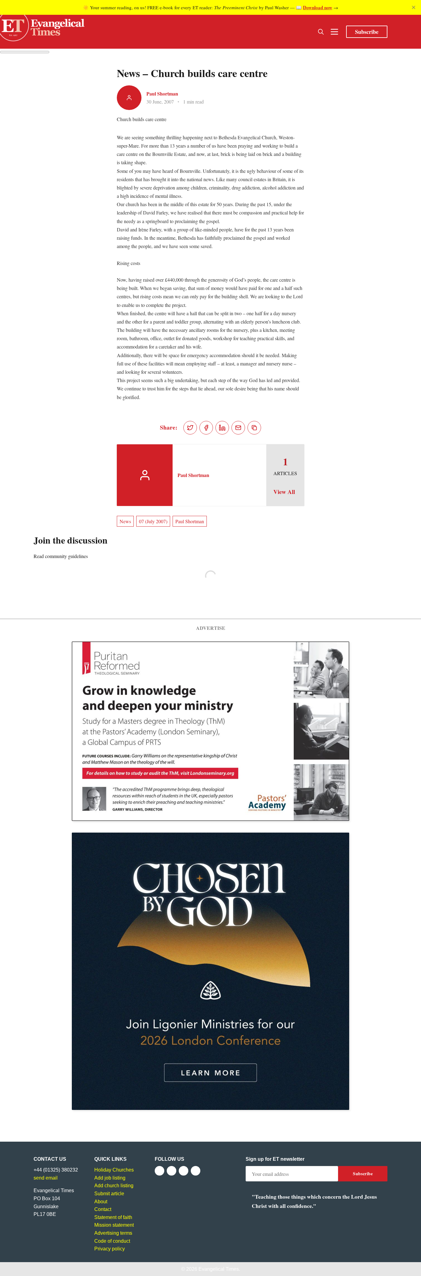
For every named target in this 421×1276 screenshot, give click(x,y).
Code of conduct (112, 1241)
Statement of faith (113, 1217)
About (100, 1201)
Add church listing (113, 1185)
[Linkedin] (195, 1171)
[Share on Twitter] (190, 427)
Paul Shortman (162, 93)
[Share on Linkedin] (222, 427)
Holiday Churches (114, 1169)
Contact (102, 1209)
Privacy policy (109, 1248)
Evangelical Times (218, 1269)
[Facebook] (159, 1171)
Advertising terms (113, 1233)
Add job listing (109, 1177)
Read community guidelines (61, 556)
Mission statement (114, 1225)
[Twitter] (171, 1171)
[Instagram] (183, 1171)
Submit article (109, 1193)
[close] (414, 7)
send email (46, 1177)
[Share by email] (238, 427)
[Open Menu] (334, 32)
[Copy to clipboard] (254, 427)
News (125, 521)
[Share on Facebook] (206, 427)
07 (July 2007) (153, 521)
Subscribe (366, 32)
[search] (321, 32)
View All (284, 491)
